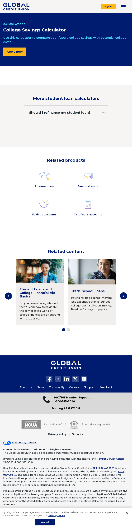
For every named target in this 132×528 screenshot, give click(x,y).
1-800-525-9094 (64, 401)
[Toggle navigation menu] (123, 5)
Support (89, 387)
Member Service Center (110, 458)
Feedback (106, 387)
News (40, 387)
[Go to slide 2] (68, 329)
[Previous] (8, 296)
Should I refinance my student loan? (59, 112)
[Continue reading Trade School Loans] (92, 292)
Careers (74, 387)
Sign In (108, 6)
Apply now (15, 51)
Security (77, 434)
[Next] (123, 295)
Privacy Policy (57, 434)
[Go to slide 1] (63, 329)
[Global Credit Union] (16, 6)
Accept (45, 522)
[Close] (126, 512)
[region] (66, 518)
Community (56, 387)
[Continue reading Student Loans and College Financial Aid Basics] (40, 292)
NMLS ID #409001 (103, 468)
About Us (25, 387)
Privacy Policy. (56, 515)
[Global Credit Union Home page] (66, 368)
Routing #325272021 (66, 408)
